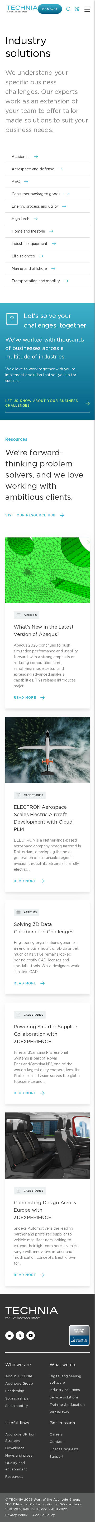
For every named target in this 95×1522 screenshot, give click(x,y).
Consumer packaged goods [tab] (36, 194)
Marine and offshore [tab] (29, 268)
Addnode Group (19, 1383)
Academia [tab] (21, 157)
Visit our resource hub (30, 515)
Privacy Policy (16, 1515)
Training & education (67, 1405)
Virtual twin (59, 1412)
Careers (56, 1434)
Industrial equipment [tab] (30, 244)
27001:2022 (57, 1509)
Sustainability (16, 1406)
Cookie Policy (44, 1515)
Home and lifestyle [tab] (28, 231)
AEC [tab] (16, 181)
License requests (64, 1449)
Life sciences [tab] (23, 256)
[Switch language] (77, 9)
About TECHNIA (18, 1376)
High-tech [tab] (20, 219)
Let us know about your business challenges (41, 403)
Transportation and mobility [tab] (36, 281)
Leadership (14, 1391)
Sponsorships (16, 1398)
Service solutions (64, 1397)
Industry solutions (65, 1390)
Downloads (15, 1448)
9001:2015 (13, 1509)
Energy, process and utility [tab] (35, 206)
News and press (18, 1455)
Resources (14, 1477)
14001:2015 (31, 1509)
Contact (50, 9)
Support (57, 1457)
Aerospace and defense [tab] (33, 169)
